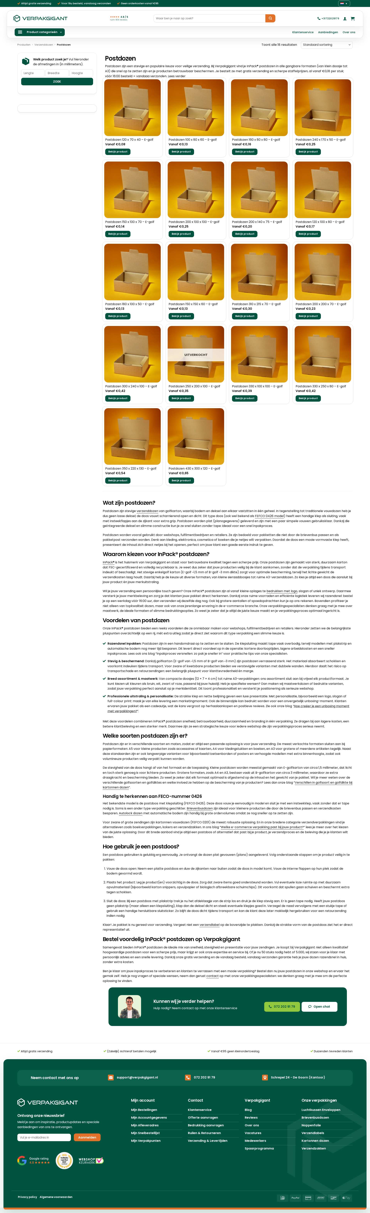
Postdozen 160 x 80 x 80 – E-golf (256, 140)
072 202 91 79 (204, 1077)
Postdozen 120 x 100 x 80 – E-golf (320, 222)
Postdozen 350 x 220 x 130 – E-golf (130, 469)
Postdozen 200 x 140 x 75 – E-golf (257, 222)
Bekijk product (117, 151)
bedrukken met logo (282, 591)
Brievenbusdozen (200, 808)
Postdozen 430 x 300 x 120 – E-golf (194, 469)
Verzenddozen (43, 44)
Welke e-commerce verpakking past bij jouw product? (262, 827)
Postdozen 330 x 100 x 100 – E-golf (257, 386)
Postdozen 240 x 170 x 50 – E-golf (321, 140)
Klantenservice (303, 32)
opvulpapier (186, 887)
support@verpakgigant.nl (137, 1077)
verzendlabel (209, 925)
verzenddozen (147, 511)
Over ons (349, 32)
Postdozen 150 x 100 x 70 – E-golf (129, 222)
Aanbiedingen (328, 32)
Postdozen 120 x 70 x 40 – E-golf (129, 140)
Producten (23, 44)
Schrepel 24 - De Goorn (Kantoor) (298, 1077)
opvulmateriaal (118, 887)
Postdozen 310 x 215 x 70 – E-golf (256, 304)
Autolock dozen (130, 813)
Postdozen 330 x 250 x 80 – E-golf (321, 386)
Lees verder (177, 76)
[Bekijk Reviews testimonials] (33, 1160)
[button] (345, 18)
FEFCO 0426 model (269, 516)
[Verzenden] (270, 18)
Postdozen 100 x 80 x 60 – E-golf (193, 140)
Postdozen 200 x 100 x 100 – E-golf (194, 222)
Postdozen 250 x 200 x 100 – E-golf (194, 386)
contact (212, 976)
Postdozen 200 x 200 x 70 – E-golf (321, 304)
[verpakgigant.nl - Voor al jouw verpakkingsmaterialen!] (40, 18)
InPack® (108, 562)
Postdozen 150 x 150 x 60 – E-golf (193, 304)
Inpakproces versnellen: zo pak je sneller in (189, 653)
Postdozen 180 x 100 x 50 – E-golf (129, 304)
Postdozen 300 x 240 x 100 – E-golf (131, 386)
